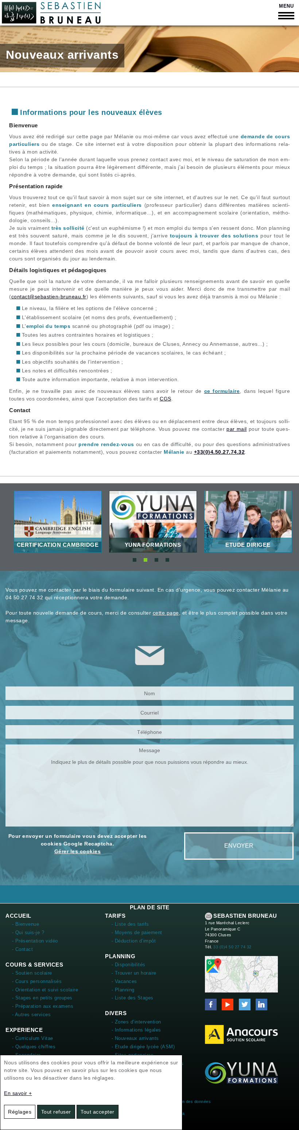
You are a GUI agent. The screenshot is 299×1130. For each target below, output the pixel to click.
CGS (165, 399)
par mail (236, 429)
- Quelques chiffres (34, 1046)
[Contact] (241, 974)
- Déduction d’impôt (134, 941)
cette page (166, 613)
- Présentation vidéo (35, 941)
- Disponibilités (128, 964)
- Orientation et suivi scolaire (45, 989)
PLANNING (120, 956)
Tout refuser (56, 1112)
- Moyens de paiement (137, 932)
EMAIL (208, 916)
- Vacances (124, 981)
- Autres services (31, 1014)
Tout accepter (97, 1112)
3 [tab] (156, 560)
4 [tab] (167, 560)
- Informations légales (136, 1030)
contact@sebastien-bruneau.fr (48, 296)
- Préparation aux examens (43, 1006)
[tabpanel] (57, 521)
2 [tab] (145, 560)
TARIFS (115, 916)
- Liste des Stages (133, 998)
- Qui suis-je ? (28, 932)
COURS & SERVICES (34, 964)
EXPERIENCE (24, 1030)
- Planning (123, 989)
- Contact (22, 949)
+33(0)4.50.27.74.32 (219, 452)
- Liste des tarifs (130, 924)
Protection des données (188, 1101)
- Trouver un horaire (134, 973)
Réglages (19, 1112)
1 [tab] (134, 560)
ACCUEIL (18, 916)
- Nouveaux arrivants (135, 1038)
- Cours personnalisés (37, 981)
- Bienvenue (25, 924)
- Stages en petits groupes (42, 998)
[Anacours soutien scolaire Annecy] (241, 1034)
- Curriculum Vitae (32, 1038)
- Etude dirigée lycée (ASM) (143, 1046)
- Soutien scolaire (32, 973)
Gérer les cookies (77, 851)
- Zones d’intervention (136, 1022)
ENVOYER (238, 846)
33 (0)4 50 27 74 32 (232, 947)
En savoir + (18, 1093)
